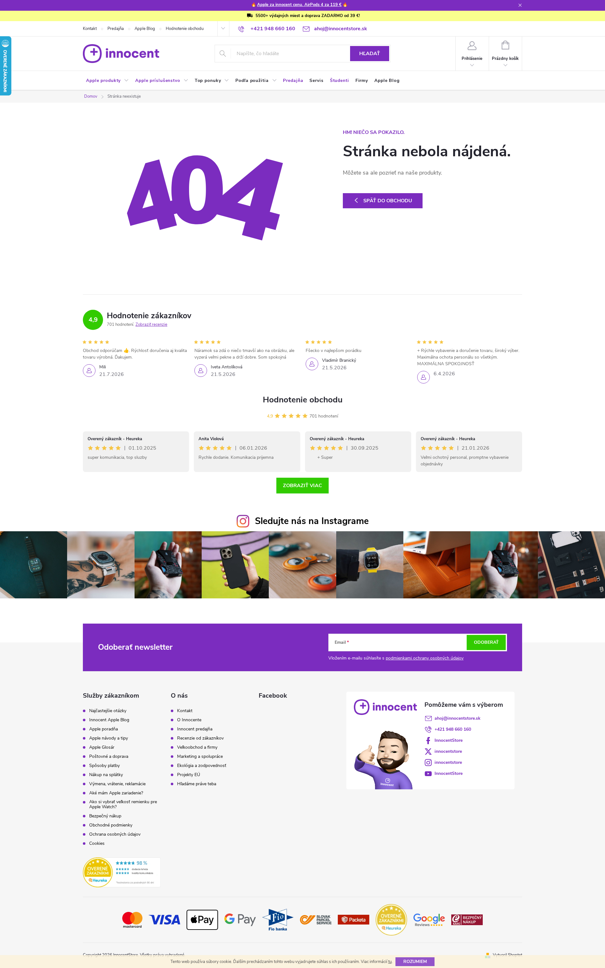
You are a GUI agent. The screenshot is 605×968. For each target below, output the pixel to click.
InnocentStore (449, 740)
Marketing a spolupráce (200, 756)
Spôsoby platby (104, 765)
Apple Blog (145, 29)
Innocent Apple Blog (109, 720)
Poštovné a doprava (108, 756)
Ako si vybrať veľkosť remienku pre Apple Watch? (123, 804)
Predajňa (115, 29)
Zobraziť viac (302, 485)
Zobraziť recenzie (151, 324)
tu (390, 962)
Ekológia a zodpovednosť (201, 765)
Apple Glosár (101, 747)
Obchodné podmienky (110, 825)
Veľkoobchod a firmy (197, 747)
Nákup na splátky (106, 774)
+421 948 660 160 (453, 729)
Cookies (97, 843)
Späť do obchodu (387, 200)
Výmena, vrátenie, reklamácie (117, 783)
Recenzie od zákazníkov (200, 738)
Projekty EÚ (188, 774)
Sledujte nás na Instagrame (312, 521)
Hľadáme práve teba (196, 783)
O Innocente (189, 720)
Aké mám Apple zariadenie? (116, 793)
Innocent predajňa (194, 729)
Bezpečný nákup (105, 816)
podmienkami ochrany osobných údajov (425, 658)
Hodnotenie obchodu (185, 29)
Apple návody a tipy (108, 738)
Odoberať (486, 642)
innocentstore (448, 751)
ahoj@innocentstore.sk (458, 718)
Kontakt (90, 29)
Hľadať (369, 53)
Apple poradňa (103, 729)
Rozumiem (415, 962)
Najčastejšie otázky (107, 710)
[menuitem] (107, 80)
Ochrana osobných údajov (115, 834)
